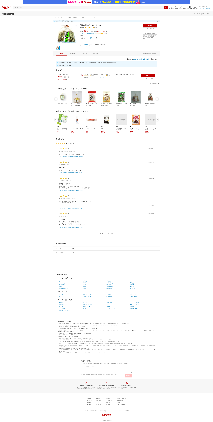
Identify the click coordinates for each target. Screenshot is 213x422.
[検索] (166, 7)
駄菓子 (74, 18)
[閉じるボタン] (158, 21)
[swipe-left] (55, 99)
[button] (176, 7)
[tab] (61, 54)
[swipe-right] (157, 99)
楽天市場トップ (58, 18)
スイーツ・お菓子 (67, 18)
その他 (79, 18)
